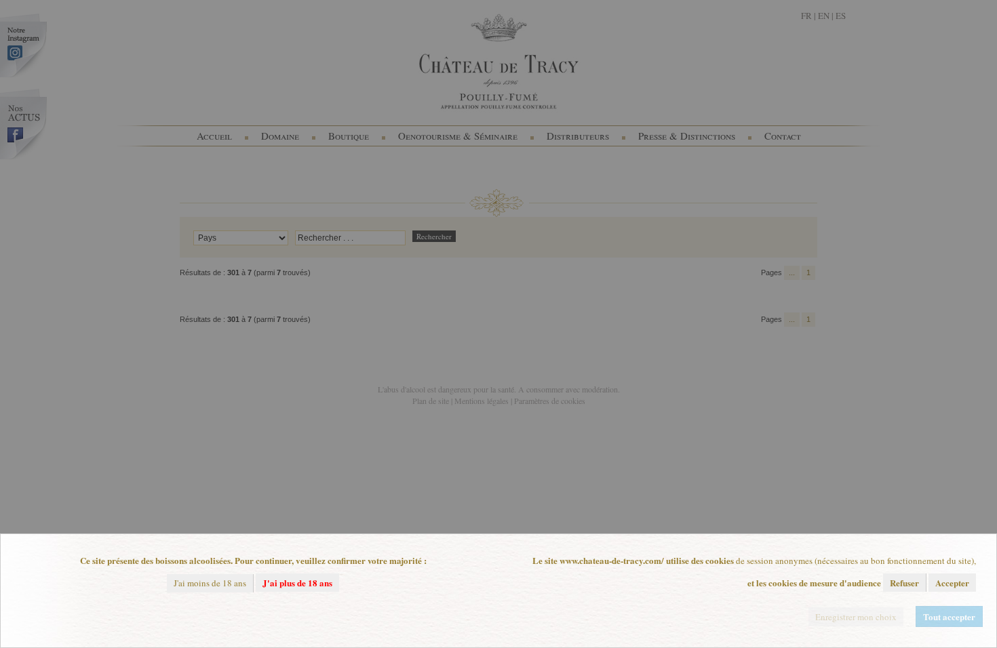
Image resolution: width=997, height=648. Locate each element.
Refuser (904, 582)
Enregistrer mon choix (856, 617)
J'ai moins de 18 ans (210, 583)
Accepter (952, 582)
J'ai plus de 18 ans (297, 582)
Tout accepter (949, 616)
